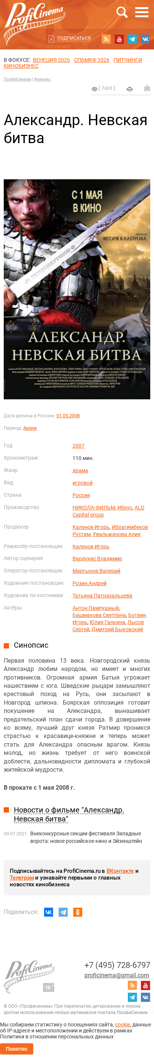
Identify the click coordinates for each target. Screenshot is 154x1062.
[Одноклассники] (77, 912)
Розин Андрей (90, 583)
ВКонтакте (120, 871)
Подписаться (74, 38)
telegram (132, 39)
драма (80, 470)
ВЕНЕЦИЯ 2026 (51, 60)
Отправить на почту (147, 88)
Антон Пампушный (96, 608)
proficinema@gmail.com (116, 975)
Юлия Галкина (107, 622)
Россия (81, 495)
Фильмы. (42, 79)
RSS (106, 39)
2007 (78, 446)
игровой (83, 483)
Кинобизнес (21, 66)
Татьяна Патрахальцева (102, 596)
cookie (122, 1025)
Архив (30, 428)
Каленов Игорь (91, 527)
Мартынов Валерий (96, 571)
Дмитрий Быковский (117, 629)
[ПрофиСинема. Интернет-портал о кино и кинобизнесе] (35, 15)
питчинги (128, 60)
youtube (119, 39)
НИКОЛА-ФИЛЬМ (94, 508)
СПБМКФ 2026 (92, 60)
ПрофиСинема (17, 79)
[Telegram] (63, 912)
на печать (130, 89)
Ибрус (124, 508)
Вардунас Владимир (97, 559)
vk (145, 39)
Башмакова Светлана (99, 615)
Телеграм (22, 877)
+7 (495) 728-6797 (117, 965)
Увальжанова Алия (117, 534)
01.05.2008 (68, 415)
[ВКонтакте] (48, 912)
